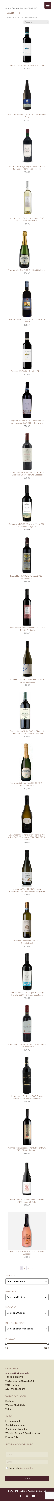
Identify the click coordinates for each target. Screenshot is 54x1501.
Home (8, 8)
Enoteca (9, 1401)
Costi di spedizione (15, 1425)
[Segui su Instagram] (27, 1496)
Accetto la (21, 1468)
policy (37, 1433)
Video (8, 1409)
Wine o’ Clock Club (15, 1405)
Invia (27, 1479)
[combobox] (27, 1281)
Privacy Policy (12, 1437)
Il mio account (12, 1421)
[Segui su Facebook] (20, 1496)
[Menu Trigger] (47, 5)
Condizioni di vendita (16, 1429)
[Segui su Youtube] (33, 1496)
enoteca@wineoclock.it (17, 1373)
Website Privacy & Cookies (19, 1433)
